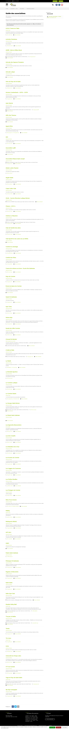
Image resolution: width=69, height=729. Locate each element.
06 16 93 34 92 (9, 378)
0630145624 (35, 610)
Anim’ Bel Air (9, 103)
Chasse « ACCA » (11, 206)
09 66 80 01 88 (10, 485)
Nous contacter (17, 34)
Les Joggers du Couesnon (13, 468)
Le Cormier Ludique (11, 382)
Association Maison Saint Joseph (15, 159)
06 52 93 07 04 (9, 431)
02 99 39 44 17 (9, 578)
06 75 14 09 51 (33, 409)
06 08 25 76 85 (9, 193)
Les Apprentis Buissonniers (13, 425)
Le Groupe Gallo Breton (13, 403)
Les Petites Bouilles (11, 479)
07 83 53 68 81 (9, 264)
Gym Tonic (9, 306)
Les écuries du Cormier (12, 457)
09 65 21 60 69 (9, 517)
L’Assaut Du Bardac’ (11, 339)
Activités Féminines (11, 39)
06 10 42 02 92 (9, 272)
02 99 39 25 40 (32, 56)
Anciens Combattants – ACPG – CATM (17, 92)
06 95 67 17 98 (9, 474)
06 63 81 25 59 (9, 389)
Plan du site (20, 725)
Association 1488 (11, 148)
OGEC (7, 543)
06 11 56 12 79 (9, 34)
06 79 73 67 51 (9, 173)
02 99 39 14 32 (9, 98)
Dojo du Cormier (10, 276)
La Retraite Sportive (12, 372)
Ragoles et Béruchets (12, 572)
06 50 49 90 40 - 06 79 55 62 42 (13, 132)
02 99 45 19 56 (9, 464)
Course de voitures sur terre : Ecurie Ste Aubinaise (20, 268)
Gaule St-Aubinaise (11, 297)
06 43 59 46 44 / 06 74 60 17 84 (13, 398)
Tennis (7, 628)
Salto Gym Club (10, 593)
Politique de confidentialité (31, 725)
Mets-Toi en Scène (11, 500)
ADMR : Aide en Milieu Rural (14, 50)
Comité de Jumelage (12, 246)
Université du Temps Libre (13, 656)
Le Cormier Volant (11, 393)
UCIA (7, 646)
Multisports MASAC (11, 521)
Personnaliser (64, 727)
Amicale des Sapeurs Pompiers (15, 62)
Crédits (50, 725)
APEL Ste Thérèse (11, 115)
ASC (7, 137)
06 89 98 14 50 (9, 651)
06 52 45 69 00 (10, 184)
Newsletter (60, 1)
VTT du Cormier (10, 666)
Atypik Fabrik (9, 177)
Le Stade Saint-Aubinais (13, 415)
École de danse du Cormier (14, 286)
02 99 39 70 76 (9, 633)
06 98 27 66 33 (9, 495)
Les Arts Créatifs (10, 436)
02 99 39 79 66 (36, 109)
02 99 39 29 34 (9, 567)
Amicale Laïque (10, 72)
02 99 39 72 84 (9, 223)
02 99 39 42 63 (9, 696)
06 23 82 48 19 (9, 453)
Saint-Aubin (9, 582)
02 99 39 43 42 (36, 684)
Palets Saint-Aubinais (12, 553)
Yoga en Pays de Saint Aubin (14, 677)
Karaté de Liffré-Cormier (13, 328)
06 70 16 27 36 (9, 143)
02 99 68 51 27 (9, 641)
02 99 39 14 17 (9, 589)
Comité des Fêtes (11, 257)
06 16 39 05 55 (9, 673)
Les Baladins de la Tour (12, 446)
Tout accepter (52, 727)
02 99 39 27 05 (30, 356)
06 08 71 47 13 (9, 334)
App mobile (55, 1)
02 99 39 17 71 (9, 281)
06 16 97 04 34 (9, 211)
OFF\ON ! (8, 532)
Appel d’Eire (9, 126)
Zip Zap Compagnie (11, 689)
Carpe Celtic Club (11, 188)
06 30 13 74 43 (9, 313)
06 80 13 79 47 (9, 442)
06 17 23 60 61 (9, 538)
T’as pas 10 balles (11, 616)
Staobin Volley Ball (11, 604)
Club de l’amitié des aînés (13, 228)
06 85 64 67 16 (9, 88)
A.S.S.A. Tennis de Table (12, 28)
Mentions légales (42, 725)
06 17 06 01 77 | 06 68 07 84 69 (13, 506)
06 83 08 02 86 (10, 45)
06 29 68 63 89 (10, 253)
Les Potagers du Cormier (13, 490)
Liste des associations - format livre (54, 17)
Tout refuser (58, 727)
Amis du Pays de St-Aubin (13, 81)
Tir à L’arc (8, 638)
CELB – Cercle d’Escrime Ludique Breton (18, 198)
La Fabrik (8, 361)
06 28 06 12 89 (9, 234)
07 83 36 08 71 (9, 323)
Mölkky (8, 510)
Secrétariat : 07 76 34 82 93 (12, 367)
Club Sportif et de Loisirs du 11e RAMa (17, 238)
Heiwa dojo (9, 317)
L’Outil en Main (10, 350)
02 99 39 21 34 (9, 302)
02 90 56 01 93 (35, 622)
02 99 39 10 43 (9, 163)
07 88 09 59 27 (9, 556)
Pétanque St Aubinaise (12, 561)
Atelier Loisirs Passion (12, 168)
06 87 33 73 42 (9, 662)
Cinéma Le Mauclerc (12, 216)
